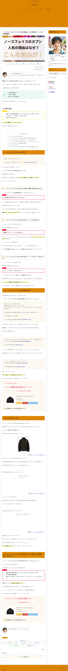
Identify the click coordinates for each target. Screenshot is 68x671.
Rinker (20, 398)
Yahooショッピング (33, 402)
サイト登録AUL (51, 92)
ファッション (5, 637)
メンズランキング (51, 83)
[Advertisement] (34, 19)
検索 (44, 667)
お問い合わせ (51, 667)
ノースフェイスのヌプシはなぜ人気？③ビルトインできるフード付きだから (24, 141)
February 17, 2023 (27, 319)
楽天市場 (25, 402)
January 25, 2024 (19, 344)
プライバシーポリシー (58, 667)
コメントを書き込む (23, 656)
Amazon (19, 402)
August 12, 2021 (33, 162)
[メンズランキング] (51, 81)
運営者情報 (64, 667)
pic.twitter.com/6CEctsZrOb (22, 363)
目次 (21, 133)
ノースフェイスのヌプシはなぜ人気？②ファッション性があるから (22, 139)
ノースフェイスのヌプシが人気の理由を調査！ (17, 143)
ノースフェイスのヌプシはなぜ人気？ (16, 136)
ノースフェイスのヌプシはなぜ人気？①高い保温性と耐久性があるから (23, 138)
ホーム (41, 667)
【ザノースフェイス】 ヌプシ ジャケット (25, 396)
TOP (46, 667)
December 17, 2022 (20, 366)
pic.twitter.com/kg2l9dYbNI (25, 341)
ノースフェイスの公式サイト (38, 532)
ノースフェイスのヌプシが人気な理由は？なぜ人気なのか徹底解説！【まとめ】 (24, 146)
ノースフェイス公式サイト (39, 454)
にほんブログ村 (51, 88)
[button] (37, 63)
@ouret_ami (16, 73)
